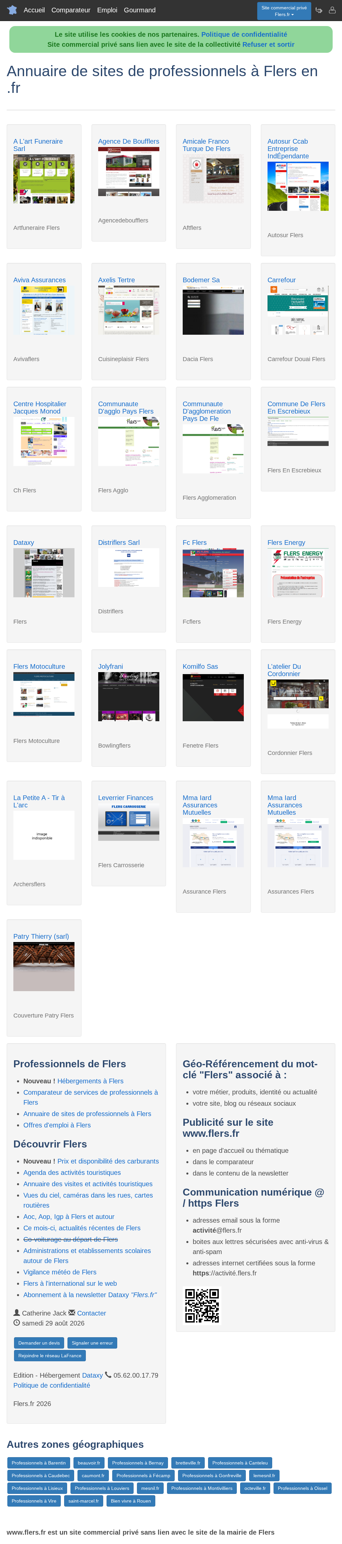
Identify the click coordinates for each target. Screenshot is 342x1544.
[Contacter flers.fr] (332, 10)
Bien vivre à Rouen (131, 1501)
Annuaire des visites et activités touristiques (88, 1184)
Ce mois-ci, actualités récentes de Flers (82, 1228)
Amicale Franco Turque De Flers (206, 145)
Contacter (91, 1313)
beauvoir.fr (89, 1462)
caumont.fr (93, 1475)
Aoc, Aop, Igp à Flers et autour (69, 1216)
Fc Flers (195, 542)
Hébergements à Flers (90, 1081)
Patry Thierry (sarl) (41, 936)
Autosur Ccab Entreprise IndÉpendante (288, 149)
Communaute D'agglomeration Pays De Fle (207, 411)
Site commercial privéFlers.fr (284, 11)
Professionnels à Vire (34, 1501)
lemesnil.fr (264, 1475)
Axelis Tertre (116, 280)
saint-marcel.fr (83, 1501)
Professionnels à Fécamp (143, 1475)
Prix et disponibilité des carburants (108, 1161)
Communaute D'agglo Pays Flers (126, 407)
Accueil (34, 10)
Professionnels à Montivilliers (201, 1488)
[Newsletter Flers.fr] (318, 10)
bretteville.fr (188, 1462)
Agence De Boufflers (128, 141)
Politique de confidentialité (244, 34)
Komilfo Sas (200, 666)
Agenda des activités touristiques (72, 1172)
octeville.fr (255, 1488)
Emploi (107, 10)
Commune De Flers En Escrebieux (296, 407)
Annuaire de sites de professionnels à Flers (87, 1113)
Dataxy (23, 542)
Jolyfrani (110, 666)
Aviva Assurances (39, 280)
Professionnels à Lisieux (37, 1488)
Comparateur (71, 10)
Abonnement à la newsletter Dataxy (90, 1294)
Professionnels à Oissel (302, 1488)
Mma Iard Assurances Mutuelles (200, 805)
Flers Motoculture (39, 666)
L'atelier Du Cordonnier (284, 670)
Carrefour (282, 280)
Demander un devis (39, 1343)
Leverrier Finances (125, 797)
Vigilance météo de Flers (60, 1272)
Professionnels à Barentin (39, 1462)
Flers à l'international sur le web (70, 1283)
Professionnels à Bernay (138, 1462)
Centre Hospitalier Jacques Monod (39, 407)
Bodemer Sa (201, 280)
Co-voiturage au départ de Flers (70, 1239)
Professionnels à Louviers (102, 1488)
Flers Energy (286, 542)
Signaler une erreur (92, 1343)
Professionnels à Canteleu (240, 1462)
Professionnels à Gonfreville (211, 1475)
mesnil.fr (150, 1488)
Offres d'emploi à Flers (57, 1125)
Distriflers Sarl (119, 542)
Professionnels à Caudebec (41, 1475)
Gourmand (140, 10)
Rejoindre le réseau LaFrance (49, 1355)
